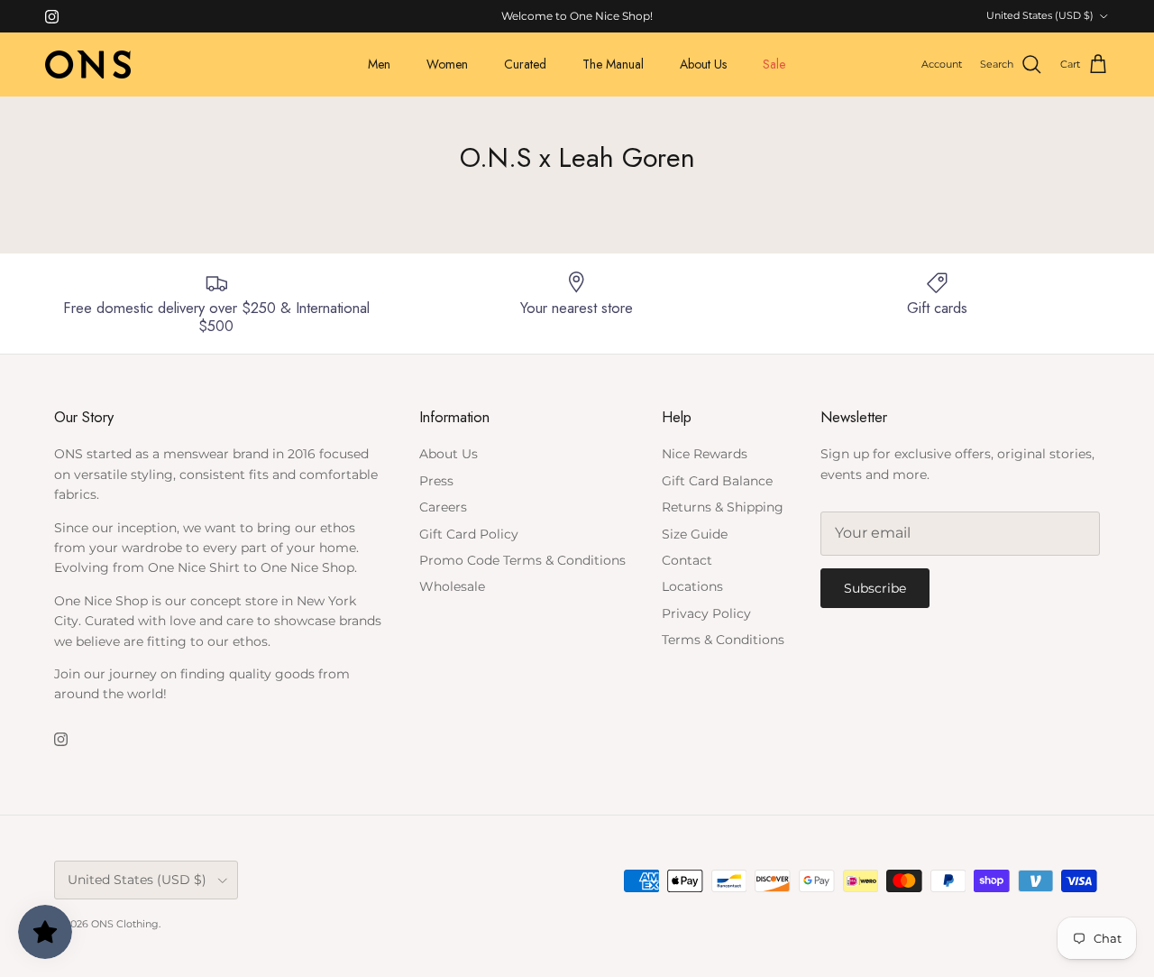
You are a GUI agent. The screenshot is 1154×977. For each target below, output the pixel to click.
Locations (692, 586)
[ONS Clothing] (88, 64)
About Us (703, 64)
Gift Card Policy (468, 534)
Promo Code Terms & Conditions (522, 560)
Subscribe (875, 588)
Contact (687, 560)
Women (447, 64)
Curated (525, 64)
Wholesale (452, 586)
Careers (443, 507)
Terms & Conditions (723, 639)
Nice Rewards (704, 454)
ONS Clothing (125, 923)
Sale (774, 64)
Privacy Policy (706, 613)
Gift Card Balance (717, 481)
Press (436, 481)
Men (379, 64)
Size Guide (695, 534)
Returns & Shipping (722, 507)
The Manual (613, 64)
